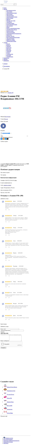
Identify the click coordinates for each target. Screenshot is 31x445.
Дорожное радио (11, 390)
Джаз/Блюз (9, 22)
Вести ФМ (9, 405)
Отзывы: (10, 92)
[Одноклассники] (3, 139)
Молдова (8, 49)
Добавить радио (9, 438)
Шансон (8, 19)
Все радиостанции (8, 439)
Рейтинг (5, 59)
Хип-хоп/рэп (9, 25)
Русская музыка (10, 23)
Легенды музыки (10, 32)
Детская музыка (10, 38)
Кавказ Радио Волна (12, 387)
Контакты (5, 443)
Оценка (2, 332)
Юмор (7, 27)
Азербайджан (9, 56)
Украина (8, 46)
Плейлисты (6, 58)
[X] (7, 139)
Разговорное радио (11, 10)
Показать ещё (4, 416)
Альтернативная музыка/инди (13, 33)
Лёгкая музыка (10, 15)
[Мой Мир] (5, 139)
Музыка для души (10, 20)
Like (29, 136)
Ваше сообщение (5, 340)
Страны (5, 42)
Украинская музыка (11, 41)
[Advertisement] (15, 81)
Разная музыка (10, 31)
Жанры (5, 9)
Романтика (9, 34)
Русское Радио (10, 394)
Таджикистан (9, 54)
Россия (8, 43)
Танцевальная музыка (11, 16)
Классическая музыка (11, 24)
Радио (4, 7)
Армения (8, 51)
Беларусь (8, 45)
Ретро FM (9, 398)
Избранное (6, 60)
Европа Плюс (10, 402)
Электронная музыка (11, 13)
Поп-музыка (9, 14)
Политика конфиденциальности (11, 440)
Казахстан (8, 47)
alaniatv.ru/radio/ (7, 185)
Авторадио (9, 409)
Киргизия (8, 50)
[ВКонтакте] (1, 139)
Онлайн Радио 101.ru (11, 29)
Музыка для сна (10, 36)
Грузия (8, 52)
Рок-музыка (9, 11)
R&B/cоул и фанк (10, 40)
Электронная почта (5, 330)
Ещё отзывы (4, 324)
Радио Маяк (10, 413)
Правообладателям (8, 442)
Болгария (8, 55)
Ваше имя (3, 329)
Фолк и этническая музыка (13, 28)
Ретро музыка (9, 18)
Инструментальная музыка (13, 37)
